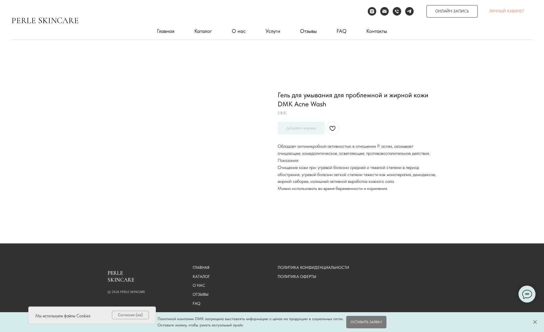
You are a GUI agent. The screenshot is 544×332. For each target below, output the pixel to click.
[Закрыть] (535, 322)
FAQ (342, 31)
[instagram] (372, 11)
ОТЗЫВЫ (201, 294)
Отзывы (308, 31)
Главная (166, 31)
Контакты (376, 31)
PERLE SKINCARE (45, 20)
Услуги (272, 31)
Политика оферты (297, 276)
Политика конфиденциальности (313, 267)
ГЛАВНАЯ (201, 267)
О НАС (199, 285)
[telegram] (409, 11)
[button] (366, 322)
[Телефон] (397, 11)
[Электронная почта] (384, 11)
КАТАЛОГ (201, 276)
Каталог (203, 31)
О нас (239, 31)
